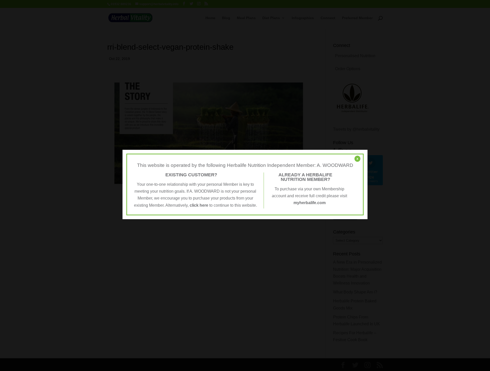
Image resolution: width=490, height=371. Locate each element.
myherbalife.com (309, 203)
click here (199, 205)
